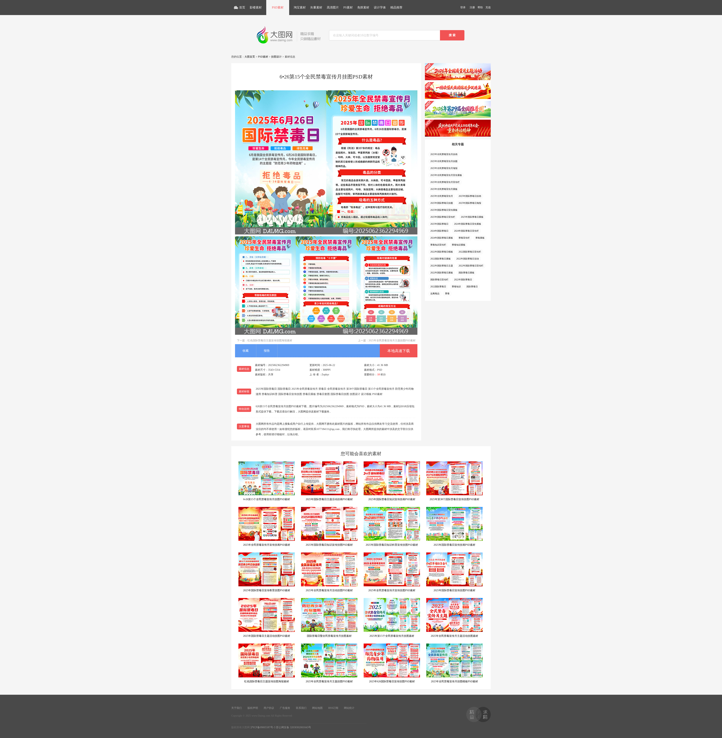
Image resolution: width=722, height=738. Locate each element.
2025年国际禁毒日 (439, 224)
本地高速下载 (398, 351)
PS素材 (348, 7)
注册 (472, 7)
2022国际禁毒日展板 (440, 258)
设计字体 (380, 7)
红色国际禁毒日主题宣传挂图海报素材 (269, 340)
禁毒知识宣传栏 (438, 244)
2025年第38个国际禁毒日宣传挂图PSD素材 (454, 499)
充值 (488, 7)
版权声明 (252, 708)
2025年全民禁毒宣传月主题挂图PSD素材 (392, 340)
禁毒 (447, 293)
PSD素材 (278, 7)
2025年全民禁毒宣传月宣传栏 (445, 182)
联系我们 (301, 708)
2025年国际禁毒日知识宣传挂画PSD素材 (391, 499)
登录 (463, 7)
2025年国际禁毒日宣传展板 (443, 210)
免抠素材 (363, 7)
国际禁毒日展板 (466, 272)
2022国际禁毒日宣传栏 (470, 251)
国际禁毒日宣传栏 (439, 279)
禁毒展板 (480, 238)
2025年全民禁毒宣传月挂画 (443, 154)
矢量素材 (316, 7)
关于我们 (236, 708)
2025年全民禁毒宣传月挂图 (443, 161)
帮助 (480, 7)
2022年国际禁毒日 (463, 279)
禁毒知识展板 (458, 244)
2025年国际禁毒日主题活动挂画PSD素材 (329, 499)
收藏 (246, 350)
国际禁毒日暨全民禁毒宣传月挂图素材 (329, 636)
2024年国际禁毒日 (439, 231)
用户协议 (269, 708)
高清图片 (333, 7)
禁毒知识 (456, 286)
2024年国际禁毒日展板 (441, 238)
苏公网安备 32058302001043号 (293, 727)
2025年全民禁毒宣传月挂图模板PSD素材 (454, 681)
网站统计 (349, 708)
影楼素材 (256, 7)
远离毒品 (434, 293)
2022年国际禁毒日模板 (441, 251)
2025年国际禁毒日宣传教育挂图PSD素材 (266, 590)
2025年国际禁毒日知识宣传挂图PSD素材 (329, 544)
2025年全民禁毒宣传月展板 (443, 189)
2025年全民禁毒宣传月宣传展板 (446, 175)
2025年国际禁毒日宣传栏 (442, 217)
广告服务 (285, 708)
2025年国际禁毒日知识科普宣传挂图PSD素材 (392, 544)
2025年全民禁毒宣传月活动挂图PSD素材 (329, 590)
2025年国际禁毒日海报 (470, 203)
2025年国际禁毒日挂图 (441, 203)
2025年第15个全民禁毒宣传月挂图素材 (391, 636)
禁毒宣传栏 (464, 238)
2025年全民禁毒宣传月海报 (443, 168)
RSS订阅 (333, 708)
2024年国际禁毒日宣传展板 (467, 224)
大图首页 (249, 56)
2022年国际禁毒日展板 (441, 272)
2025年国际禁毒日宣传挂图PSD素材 (454, 590)
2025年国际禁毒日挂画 (470, 196)
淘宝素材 (300, 7)
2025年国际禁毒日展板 (472, 217)
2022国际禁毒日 (438, 286)
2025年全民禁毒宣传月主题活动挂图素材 (454, 636)
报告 (267, 350)
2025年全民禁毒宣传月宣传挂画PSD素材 (266, 544)
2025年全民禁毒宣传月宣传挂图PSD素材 (391, 590)
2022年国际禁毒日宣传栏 (471, 265)
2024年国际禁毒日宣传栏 (466, 231)
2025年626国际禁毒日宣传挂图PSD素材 (392, 681)
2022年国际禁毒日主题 (441, 265)
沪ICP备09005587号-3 (262, 727)
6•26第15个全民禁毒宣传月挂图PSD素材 (266, 499)
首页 (242, 7)
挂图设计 (276, 56)
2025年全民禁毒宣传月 (441, 196)
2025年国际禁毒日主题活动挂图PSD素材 (266, 636)
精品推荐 (396, 7)
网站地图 (317, 708)
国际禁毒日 (472, 286)
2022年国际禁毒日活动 (467, 258)
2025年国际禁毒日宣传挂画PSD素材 (454, 544)
